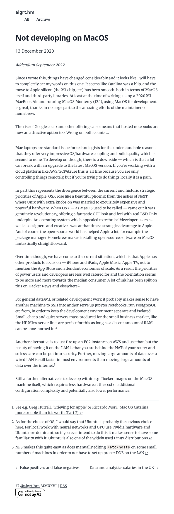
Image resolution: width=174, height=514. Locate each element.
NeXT (142, 196)
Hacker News (40, 286)
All (26, 19)
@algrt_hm (30, 486)
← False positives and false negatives (47, 467)
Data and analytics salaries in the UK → (124, 467)
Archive (43, 19)
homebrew (24, 113)
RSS (63, 486)
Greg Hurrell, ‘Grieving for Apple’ (58, 407)
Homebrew (57, 237)
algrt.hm (24, 12)
